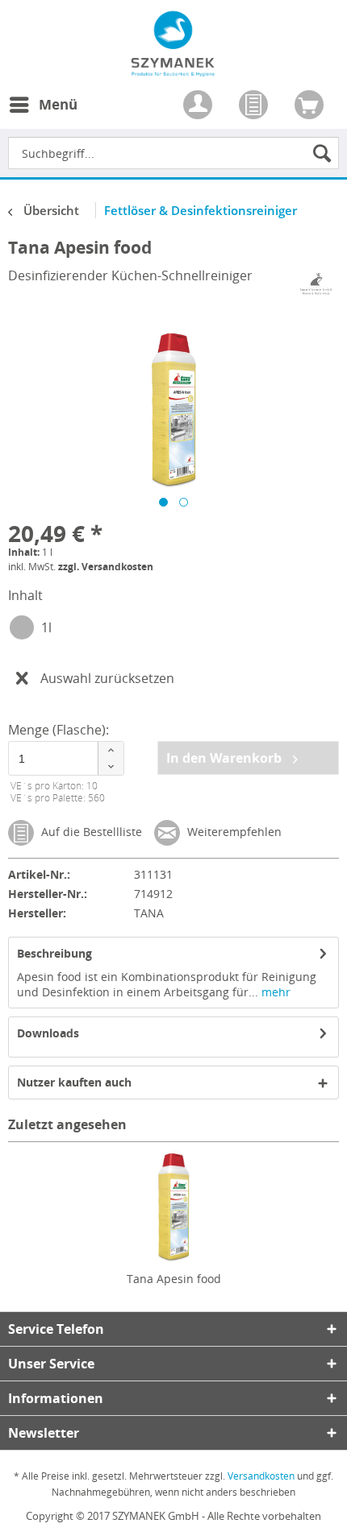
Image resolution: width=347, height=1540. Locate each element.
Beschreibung (54, 953)
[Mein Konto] (199, 106)
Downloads (48, 1033)
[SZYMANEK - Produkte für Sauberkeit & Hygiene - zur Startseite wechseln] (173, 67)
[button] (110, 750)
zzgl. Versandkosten (105, 566)
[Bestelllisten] (255, 106)
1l (46, 627)
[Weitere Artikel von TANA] (316, 284)
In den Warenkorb (225, 758)
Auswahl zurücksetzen (107, 678)
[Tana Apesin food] (173, 1206)
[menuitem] (43, 114)
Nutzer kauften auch (74, 1082)
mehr (274, 992)
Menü (58, 104)
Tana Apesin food (174, 1278)
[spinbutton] (64, 758)
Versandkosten (261, 1476)
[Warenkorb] (311, 106)
